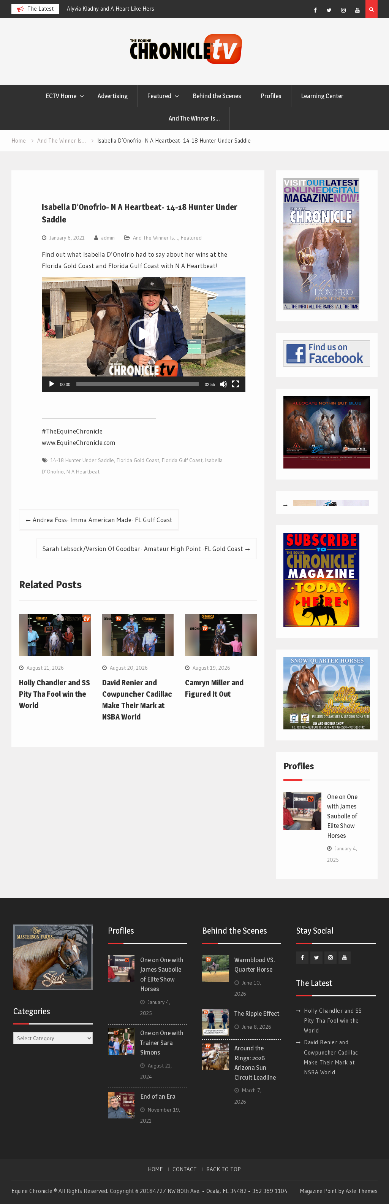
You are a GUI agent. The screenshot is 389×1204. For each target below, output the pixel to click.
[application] (143, 334)
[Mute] (223, 384)
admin (108, 237)
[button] (143, 334)
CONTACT (184, 1169)
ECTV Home (61, 96)
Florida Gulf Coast (182, 460)
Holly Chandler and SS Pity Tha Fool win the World (54, 694)
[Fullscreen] (235, 384)
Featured (159, 96)
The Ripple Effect (256, 1013)
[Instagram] (343, 10)
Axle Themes (362, 1190)
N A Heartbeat (83, 471)
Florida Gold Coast (138, 460)
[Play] (51, 384)
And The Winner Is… (194, 118)
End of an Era (158, 1096)
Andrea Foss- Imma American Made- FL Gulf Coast (102, 520)
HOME (155, 1169)
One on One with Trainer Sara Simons (161, 1042)
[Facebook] (315, 10)
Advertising (113, 96)
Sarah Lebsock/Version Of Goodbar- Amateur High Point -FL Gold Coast (143, 549)
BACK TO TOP (223, 1169)
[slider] (137, 384)
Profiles (271, 96)
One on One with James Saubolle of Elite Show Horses (342, 816)
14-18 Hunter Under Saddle (82, 460)
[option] (113, 9)
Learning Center (322, 96)
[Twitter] (329, 10)
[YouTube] (357, 10)
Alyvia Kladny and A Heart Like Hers (89, 8)
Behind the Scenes (217, 96)
